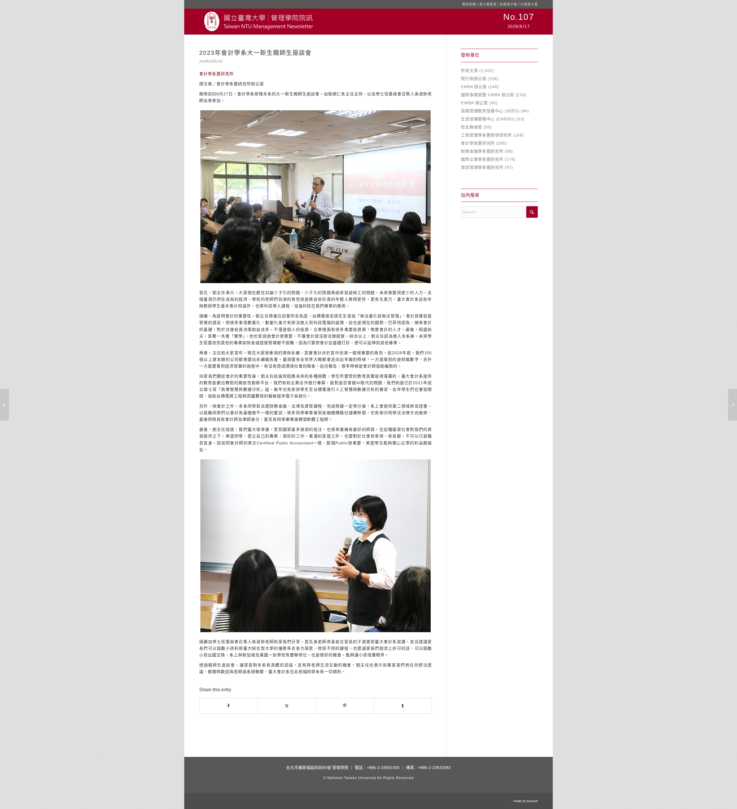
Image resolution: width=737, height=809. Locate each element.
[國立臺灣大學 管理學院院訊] (258, 22)
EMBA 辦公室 (474, 86)
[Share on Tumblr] (403, 705)
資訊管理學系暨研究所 (482, 167)
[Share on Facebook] (229, 705)
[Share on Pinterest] (345, 705)
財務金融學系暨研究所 (482, 151)
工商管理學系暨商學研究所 (486, 135)
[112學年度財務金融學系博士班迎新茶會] (4, 404)
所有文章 (469, 70)
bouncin (532, 801)
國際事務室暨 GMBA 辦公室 (487, 94)
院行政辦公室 (473, 78)
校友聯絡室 (471, 127)
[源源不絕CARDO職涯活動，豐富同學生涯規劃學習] (732, 404)
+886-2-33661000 (383, 767)
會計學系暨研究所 (478, 143)
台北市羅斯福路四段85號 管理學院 (317, 767)
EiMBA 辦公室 (474, 103)
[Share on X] (287, 705)
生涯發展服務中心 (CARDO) (488, 119)
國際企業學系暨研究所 (482, 159)
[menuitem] (518, 22)
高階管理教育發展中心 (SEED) (490, 111)
